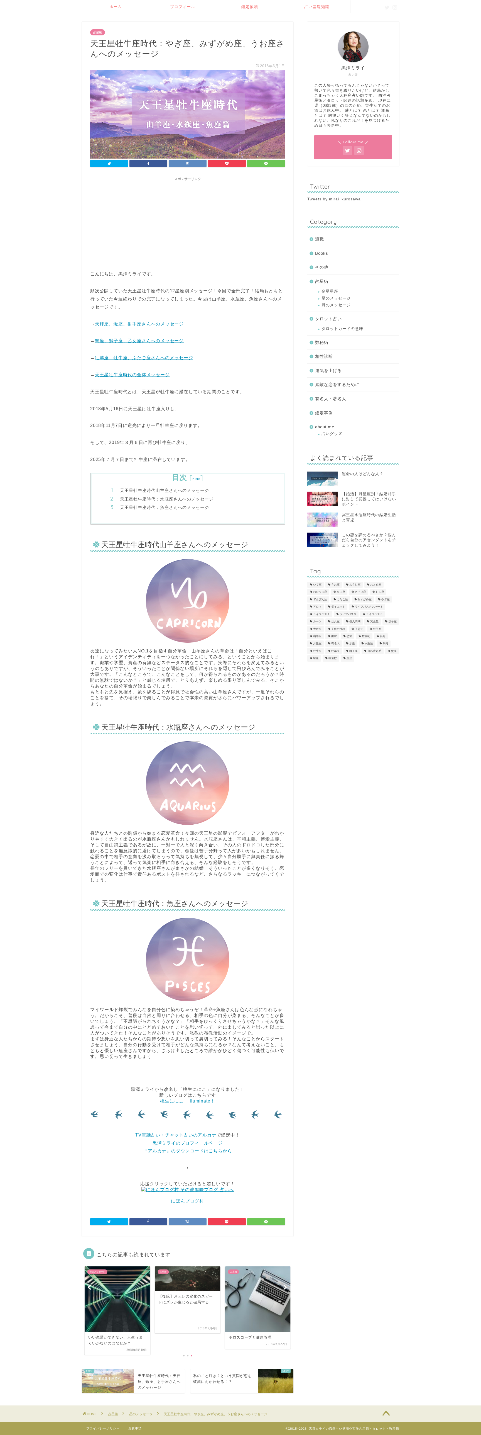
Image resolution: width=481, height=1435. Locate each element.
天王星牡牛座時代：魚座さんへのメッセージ (164, 507)
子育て (359, 628)
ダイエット (338, 606)
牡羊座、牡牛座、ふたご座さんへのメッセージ (144, 357)
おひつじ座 (320, 592)
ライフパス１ (321, 614)
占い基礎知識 (316, 6)
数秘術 (321, 342)
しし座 (380, 592)
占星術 (97, 32)
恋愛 (349, 636)
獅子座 (353, 650)
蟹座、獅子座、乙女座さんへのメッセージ (139, 340)
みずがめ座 (365, 599)
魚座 (349, 658)
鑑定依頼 (249, 6)
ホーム (115, 6)
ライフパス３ (348, 614)
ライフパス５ (374, 614)
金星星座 (330, 291)
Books (321, 253)
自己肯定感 (374, 650)
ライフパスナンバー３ (369, 606)
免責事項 (135, 1428)
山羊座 (317, 636)
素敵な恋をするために (337, 384)
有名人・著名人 (330, 398)
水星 (352, 643)
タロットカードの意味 (342, 329)
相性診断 (324, 356)
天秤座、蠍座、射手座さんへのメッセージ (139, 324)
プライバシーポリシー (103, 1428)
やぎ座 (385, 599)
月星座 (317, 643)
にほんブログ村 (187, 1201)
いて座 (317, 584)
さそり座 (360, 592)
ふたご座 (342, 599)
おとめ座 (375, 584)
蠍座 (316, 658)
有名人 (335, 643)
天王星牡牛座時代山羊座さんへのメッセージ (164, 490)
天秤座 (317, 628)
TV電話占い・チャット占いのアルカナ (175, 1135)
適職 (319, 239)
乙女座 (335, 621)
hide (196, 479)
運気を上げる (328, 370)
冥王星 (374, 621)
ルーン (317, 621)
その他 (321, 267)
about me (324, 426)
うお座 (335, 584)
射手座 (377, 628)
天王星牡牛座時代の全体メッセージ (132, 374)
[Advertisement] (187, 223)
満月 (385, 643)
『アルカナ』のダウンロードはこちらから (187, 1151)
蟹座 (394, 650)
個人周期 (354, 621)
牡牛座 (317, 650)
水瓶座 (369, 643)
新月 (383, 636)
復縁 (334, 636)
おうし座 (354, 584)
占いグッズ (332, 434)
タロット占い (328, 318)
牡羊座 (335, 650)
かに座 (341, 592)
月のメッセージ (336, 305)
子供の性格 (338, 628)
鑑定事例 (324, 413)
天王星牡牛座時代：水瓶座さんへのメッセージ (166, 499)
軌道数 (332, 658)
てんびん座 (320, 599)
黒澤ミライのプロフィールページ (188, 1143)
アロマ (317, 606)
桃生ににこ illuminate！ (187, 1101)
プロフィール (182, 6)
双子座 (392, 621)
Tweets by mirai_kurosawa (334, 199)
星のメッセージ (336, 298)
